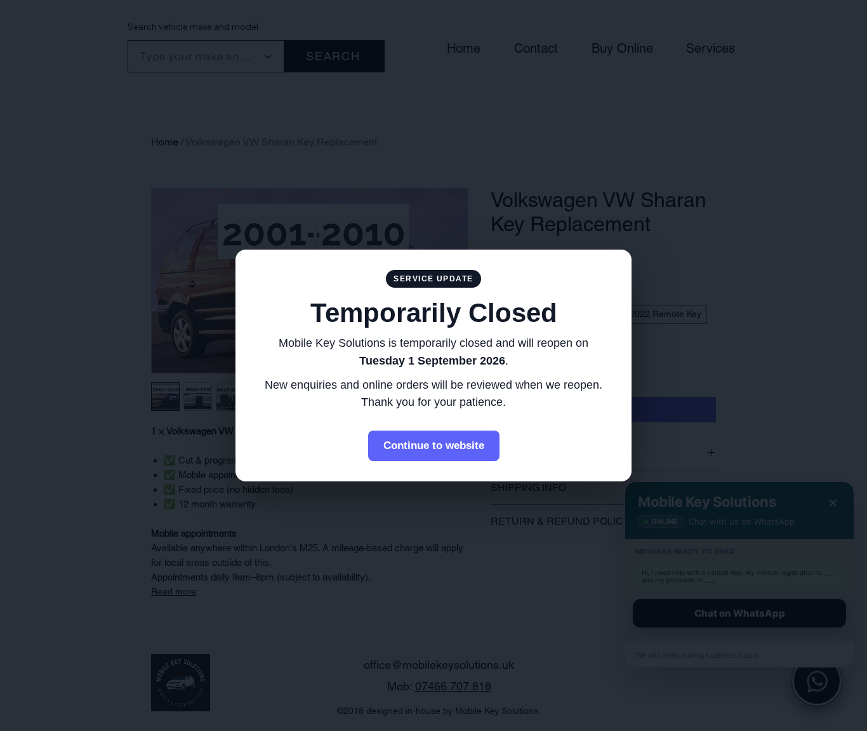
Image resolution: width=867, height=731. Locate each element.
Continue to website (433, 445)
